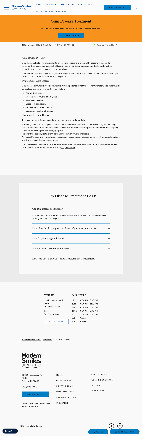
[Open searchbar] (136, 7)
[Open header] (6, 7)
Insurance (61, 11)
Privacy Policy (99, 374)
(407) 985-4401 (68, 45)
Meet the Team (68, 4)
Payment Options (44, 11)
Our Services (51, 4)
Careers (95, 385)
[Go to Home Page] (21, 7)
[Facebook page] (111, 426)
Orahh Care (97, 390)
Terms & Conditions (102, 380)
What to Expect (85, 4)
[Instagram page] (120, 426)
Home (38, 4)
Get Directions (56, 322)
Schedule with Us (117, 8)
